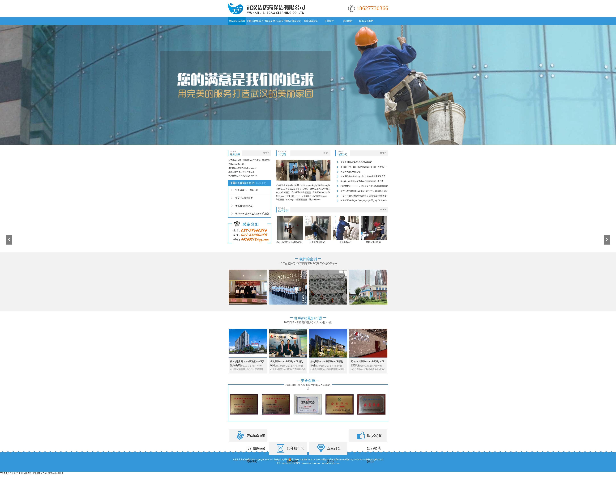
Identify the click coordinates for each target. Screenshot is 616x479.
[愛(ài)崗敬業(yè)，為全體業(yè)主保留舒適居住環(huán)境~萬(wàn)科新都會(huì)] (288, 271)
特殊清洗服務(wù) (244, 205)
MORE (266, 153)
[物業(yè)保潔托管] (374, 217)
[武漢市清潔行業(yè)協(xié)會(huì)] (339, 395)
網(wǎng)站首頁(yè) (237, 22)
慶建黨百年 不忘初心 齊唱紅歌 (241, 172)
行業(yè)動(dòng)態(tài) (292, 22)
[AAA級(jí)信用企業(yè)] (276, 395)
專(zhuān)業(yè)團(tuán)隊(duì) (256, 437)
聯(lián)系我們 (366, 21)
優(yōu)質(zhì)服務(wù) (374, 437)
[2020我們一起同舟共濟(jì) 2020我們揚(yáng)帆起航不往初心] (248, 271)
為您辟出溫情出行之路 (350, 172)
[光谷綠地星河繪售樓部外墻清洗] (328, 271)
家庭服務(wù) (345, 242)
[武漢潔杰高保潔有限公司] (266, 3)
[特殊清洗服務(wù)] (318, 217)
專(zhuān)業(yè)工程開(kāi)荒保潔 (252, 213)
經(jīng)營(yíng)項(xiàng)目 (274, 22)
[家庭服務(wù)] (346, 217)
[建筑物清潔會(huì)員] (371, 395)
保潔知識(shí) (311, 21)
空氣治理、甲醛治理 (246, 190)
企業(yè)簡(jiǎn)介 (255, 21)
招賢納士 (329, 21)
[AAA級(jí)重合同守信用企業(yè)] (244, 395)
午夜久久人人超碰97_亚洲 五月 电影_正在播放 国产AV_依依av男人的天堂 (32, 473)
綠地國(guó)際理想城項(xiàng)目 (242, 168)
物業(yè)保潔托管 (244, 198)
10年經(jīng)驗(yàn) (296, 450)
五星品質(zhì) (334, 450)
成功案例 (347, 21)
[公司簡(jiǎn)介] (303, 161)
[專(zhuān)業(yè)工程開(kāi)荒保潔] (290, 217)
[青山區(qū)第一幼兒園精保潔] (368, 271)
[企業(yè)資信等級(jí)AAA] (308, 395)
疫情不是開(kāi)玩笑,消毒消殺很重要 (356, 162)
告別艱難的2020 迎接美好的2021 (242, 176)
